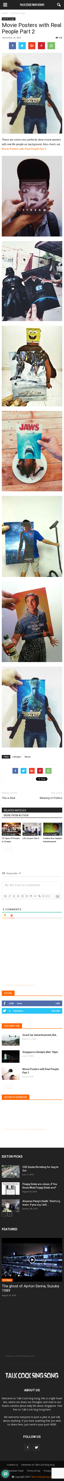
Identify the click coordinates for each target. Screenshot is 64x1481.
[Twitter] (36, 1447)
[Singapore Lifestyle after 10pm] (11, 1056)
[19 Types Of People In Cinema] (11, 829)
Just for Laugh (8, 19)
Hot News (7, 1280)
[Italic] (9, 896)
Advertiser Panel (15, 1470)
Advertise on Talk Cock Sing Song (37, 1464)
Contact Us (12, 1464)
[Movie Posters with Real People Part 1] (11, 1073)
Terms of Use (33, 1470)
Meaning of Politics (51, 798)
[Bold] (5, 896)
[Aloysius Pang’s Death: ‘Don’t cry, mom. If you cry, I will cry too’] (11, 1205)
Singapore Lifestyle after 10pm (40, 1052)
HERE (53, 1424)
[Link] (39, 896)
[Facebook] (27, 1447)
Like (58, 1003)
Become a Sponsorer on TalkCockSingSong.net (25, 1129)
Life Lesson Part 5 (31, 838)
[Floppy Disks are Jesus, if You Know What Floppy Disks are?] (11, 1188)
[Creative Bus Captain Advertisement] (52, 829)
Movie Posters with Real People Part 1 (24, 148)
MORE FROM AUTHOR (16, 815)
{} (43, 896)
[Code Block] (35, 896)
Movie (28, 756)
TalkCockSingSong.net (41, 1476)
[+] (48, 896)
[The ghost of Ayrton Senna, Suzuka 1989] (32, 1260)
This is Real (8, 798)
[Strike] (18, 896)
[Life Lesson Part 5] (32, 829)
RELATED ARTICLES (15, 810)
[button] (59, 5)
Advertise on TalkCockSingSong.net (20, 985)
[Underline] (14, 896)
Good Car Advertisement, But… (40, 1035)
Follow (55, 1010)
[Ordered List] (22, 896)
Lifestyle (17, 756)
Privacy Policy (50, 1470)
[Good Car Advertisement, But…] (11, 1039)
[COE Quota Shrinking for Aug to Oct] (11, 1171)
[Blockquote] (31, 896)
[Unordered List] (26, 896)
